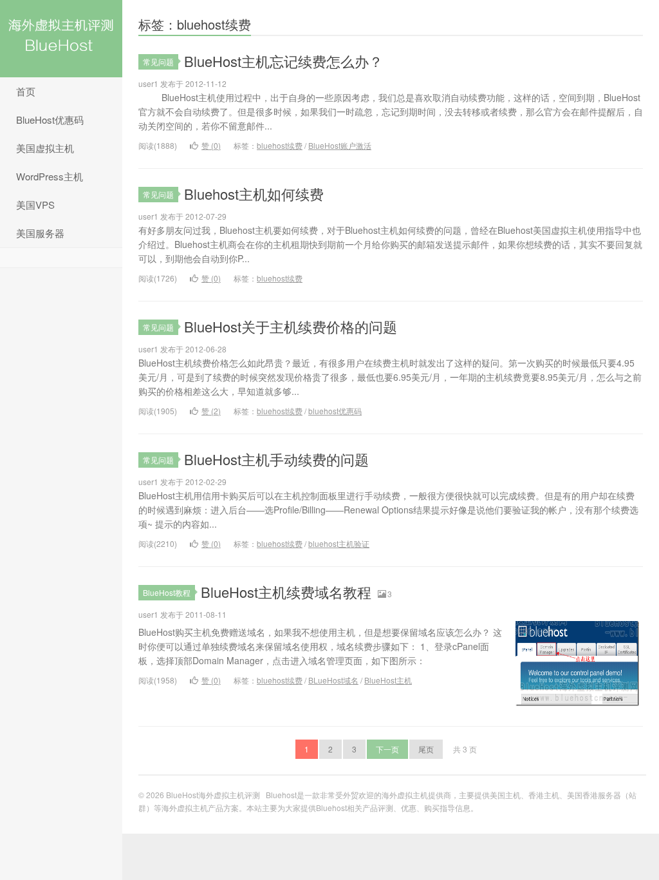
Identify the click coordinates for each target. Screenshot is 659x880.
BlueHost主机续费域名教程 (286, 592)
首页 (25, 91)
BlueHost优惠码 (50, 119)
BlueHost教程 (166, 592)
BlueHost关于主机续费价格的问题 (290, 326)
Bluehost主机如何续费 (254, 194)
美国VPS (35, 204)
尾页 (426, 748)
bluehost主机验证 (338, 543)
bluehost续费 (279, 145)
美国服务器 (40, 233)
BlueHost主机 (388, 679)
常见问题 (158, 61)
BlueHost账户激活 (339, 145)
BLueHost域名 (333, 679)
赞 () (211, 145)
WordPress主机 (49, 176)
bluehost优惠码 (335, 410)
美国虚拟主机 (45, 148)
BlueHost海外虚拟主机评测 (61, 38)
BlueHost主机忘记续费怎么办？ (283, 61)
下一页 (387, 748)
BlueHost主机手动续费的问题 (276, 459)
